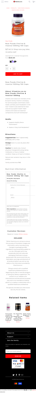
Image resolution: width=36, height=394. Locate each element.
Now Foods (8, 41)
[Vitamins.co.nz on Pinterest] (19, 375)
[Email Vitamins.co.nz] (22, 375)
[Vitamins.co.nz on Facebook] (16, 375)
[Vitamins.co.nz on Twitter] (13, 375)
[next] (29, 312)
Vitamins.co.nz (20, 379)
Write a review (23, 234)
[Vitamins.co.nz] (18, 1)
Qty (6, 65)
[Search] (30, 1)
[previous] (7, 312)
